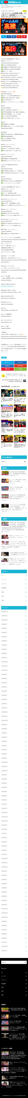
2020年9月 (4, 871)
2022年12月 (5, 762)
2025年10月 (5, 620)
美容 (3, 600)
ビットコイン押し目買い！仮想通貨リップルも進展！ (17, 481)
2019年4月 (4, 929)
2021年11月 (5, 816)
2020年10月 (5, 867)
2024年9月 (4, 674)
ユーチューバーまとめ (13, 1095)
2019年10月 (5, 917)
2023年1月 (4, 758)
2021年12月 (5, 812)
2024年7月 (4, 682)
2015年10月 (5, 946)
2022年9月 (4, 774)
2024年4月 (4, 695)
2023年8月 (4, 728)
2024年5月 (4, 691)
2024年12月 (5, 661)
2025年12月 (5, 611)
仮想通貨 (4, 357)
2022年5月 (4, 791)
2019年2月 (4, 934)
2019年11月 (5, 913)
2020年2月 (4, 900)
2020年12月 (5, 858)
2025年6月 (4, 636)
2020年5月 (4, 887)
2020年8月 (4, 875)
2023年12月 (5, 712)
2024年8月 (4, 678)
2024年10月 (5, 670)
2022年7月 (4, 783)
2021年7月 (4, 833)
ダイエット (4, 583)
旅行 (3, 596)
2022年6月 (4, 787)
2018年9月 (4, 938)
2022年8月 (4, 779)
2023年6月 (4, 737)
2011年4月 (4, 950)
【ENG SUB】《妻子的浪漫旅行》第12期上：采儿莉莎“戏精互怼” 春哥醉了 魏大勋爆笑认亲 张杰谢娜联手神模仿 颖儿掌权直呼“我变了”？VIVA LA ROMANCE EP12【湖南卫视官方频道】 (13, 527)
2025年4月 (4, 645)
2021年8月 (4, 829)
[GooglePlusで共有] (19, 36)
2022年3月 (4, 800)
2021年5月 (4, 841)
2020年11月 (5, 862)
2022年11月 (5, 766)
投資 (3, 592)
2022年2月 (4, 804)
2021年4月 (4, 846)
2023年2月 (4, 754)
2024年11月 (5, 666)
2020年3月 (4, 896)
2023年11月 (5, 716)
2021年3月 (4, 850)
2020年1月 (4, 904)
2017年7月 (4, 942)
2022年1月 (4, 808)
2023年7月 (4, 733)
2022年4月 (4, 795)
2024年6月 (4, 687)
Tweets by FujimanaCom (7, 286)
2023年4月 (4, 745)
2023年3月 (4, 749)
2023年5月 (4, 741)
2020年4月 (4, 892)
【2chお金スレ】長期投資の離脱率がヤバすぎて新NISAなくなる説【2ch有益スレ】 (13, 497)
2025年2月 (4, 653)
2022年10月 (5, 770)
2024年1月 (4, 707)
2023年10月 (5, 720)
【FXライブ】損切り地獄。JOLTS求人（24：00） (16, 489)
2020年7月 (4, 879)
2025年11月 (5, 615)
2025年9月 (4, 624)
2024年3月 (4, 699)
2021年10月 (5, 821)
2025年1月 (4, 657)
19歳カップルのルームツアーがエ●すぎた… (16, 536)
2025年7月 (4, 632)
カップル (4, 579)
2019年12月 (5, 908)
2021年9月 (4, 825)
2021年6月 (4, 837)
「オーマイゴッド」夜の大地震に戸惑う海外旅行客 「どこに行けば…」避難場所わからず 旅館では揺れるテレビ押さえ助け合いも (13, 508)
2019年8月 (4, 921)
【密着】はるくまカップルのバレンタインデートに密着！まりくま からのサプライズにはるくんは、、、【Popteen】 (13, 561)
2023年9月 (4, 724)
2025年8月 (4, 628)
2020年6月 (4, 883)
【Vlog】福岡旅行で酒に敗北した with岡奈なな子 (17, 553)
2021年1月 (4, 854)
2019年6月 (4, 925)
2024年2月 (4, 703)
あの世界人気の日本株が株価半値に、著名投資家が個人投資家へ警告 (17, 473)
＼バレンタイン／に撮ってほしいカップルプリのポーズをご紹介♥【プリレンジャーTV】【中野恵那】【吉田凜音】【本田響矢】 (13, 545)
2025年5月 (4, 640)
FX (2, 575)
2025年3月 (4, 649)
